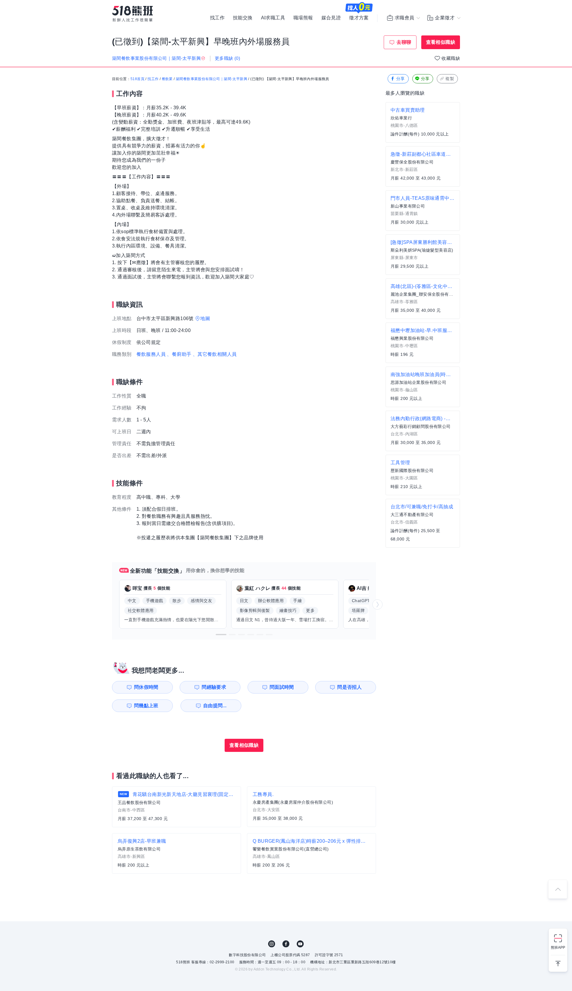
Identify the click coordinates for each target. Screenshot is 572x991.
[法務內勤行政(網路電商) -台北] (423, 431)
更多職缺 (227, 58)
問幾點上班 (146, 705)
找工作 (217, 17)
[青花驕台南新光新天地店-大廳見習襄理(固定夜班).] (176, 807)
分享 (400, 78)
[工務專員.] (311, 807)
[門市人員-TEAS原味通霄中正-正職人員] (423, 210)
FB (286, 944)
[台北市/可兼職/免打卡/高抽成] (423, 523)
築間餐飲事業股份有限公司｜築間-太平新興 (211, 79)
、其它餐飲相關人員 (215, 354)
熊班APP (558, 947)
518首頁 (137, 79)
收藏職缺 (451, 58)
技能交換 (243, 17)
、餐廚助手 (179, 354)
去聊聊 (404, 42)
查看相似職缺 (440, 42)
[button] (221, 634)
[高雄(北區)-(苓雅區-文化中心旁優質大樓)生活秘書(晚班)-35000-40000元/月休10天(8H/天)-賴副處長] (423, 299)
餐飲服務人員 (151, 354)
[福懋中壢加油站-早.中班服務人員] (423, 343)
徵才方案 (359, 17)
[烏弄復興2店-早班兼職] (176, 853)
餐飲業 (167, 79)
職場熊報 (303, 17)
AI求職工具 (273, 17)
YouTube (300, 944)
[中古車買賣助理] (423, 122)
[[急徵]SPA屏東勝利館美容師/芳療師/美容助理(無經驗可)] (423, 255)
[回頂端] (558, 889)
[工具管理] (423, 475)
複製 (449, 78)
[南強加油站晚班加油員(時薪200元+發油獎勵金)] (423, 387)
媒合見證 (331, 17)
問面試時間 (282, 687)
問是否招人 (349, 687)
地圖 (205, 318)
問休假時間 (146, 687)
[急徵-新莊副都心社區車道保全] (423, 166)
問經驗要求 (214, 687)
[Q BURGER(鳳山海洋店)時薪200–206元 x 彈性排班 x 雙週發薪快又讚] (311, 853)
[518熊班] (132, 14)
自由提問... (215, 705)
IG (271, 944)
